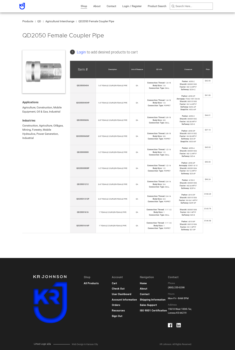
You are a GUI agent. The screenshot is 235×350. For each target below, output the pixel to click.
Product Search (157, 6)
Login (81, 52)
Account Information (124, 299)
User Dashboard (121, 294)
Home (143, 283)
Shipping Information (152, 299)
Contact (111, 6)
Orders (116, 305)
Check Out (118, 288)
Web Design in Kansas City (85, 344)
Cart (114, 283)
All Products (91, 283)
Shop (84, 6)
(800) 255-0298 (176, 287)
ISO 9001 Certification (153, 310)
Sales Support (148, 305)
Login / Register (132, 6)
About (96, 6)
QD (39, 21)
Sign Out (117, 316)
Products (27, 21)
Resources (118, 310)
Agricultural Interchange (59, 21)
